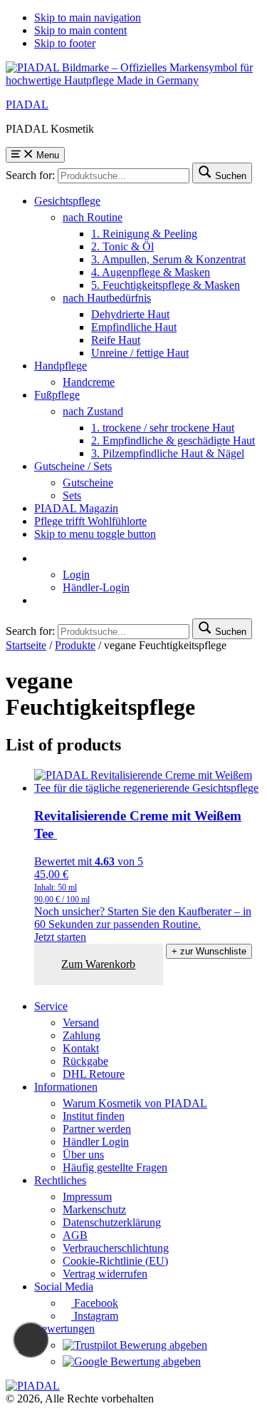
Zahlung (81, 1035)
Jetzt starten (60, 937)
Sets (72, 495)
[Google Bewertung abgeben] (132, 1361)
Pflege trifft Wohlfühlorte (90, 521)
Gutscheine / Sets (73, 466)
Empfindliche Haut (134, 327)
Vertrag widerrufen (105, 1274)
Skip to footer (64, 43)
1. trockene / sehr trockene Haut (162, 428)
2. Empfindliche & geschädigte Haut (173, 440)
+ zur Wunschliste (209, 951)
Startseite (26, 645)
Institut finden (94, 1116)
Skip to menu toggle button (95, 534)
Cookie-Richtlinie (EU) (115, 1261)
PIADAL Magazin (76, 508)
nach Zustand (93, 411)
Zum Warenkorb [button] (98, 964)
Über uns (83, 1154)
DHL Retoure (94, 1074)
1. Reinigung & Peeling (144, 234)
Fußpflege (57, 395)
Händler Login (96, 1142)
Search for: (30, 175)
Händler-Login (96, 587)
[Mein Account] (38, 558)
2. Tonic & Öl (122, 246)
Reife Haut (115, 340)
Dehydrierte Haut (130, 314)
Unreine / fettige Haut (140, 353)
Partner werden (97, 1129)
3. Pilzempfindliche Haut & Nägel (167, 453)
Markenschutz (94, 1209)
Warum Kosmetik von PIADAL (135, 1103)
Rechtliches (60, 1180)
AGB (75, 1235)
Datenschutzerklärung (112, 1222)
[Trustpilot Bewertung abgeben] (135, 1345)
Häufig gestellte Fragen (115, 1167)
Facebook (94, 1303)
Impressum (87, 1197)
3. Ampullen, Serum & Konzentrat (168, 259)
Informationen (66, 1087)
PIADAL (27, 104)
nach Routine (92, 217)
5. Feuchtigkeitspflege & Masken (165, 285)
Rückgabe (85, 1061)
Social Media (63, 1286)
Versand (81, 1023)
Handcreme (89, 382)
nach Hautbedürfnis (107, 298)
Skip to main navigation (87, 17)
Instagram (94, 1316)
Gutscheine (88, 483)
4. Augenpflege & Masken (150, 272)
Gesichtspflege (67, 201)
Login (76, 575)
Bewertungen (64, 1329)
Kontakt (81, 1048)
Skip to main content (80, 30)
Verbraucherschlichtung (116, 1248)
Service (51, 1006)
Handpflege (60, 366)
